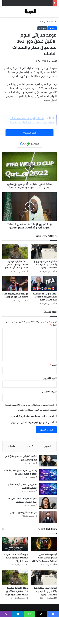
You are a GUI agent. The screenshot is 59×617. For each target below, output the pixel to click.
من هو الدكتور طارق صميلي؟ (23, 513)
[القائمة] (55, 13)
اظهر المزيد (30, 132)
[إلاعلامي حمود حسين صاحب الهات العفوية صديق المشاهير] (48, 475)
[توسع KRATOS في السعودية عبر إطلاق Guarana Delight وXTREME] (44, 544)
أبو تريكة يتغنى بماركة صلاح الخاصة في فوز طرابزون (15, 295)
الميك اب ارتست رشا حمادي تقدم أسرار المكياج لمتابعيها (21, 500)
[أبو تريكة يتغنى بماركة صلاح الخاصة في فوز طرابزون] (15, 283)
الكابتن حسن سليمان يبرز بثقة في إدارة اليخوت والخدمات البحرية (45, 265)
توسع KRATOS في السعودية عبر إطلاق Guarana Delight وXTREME (44, 557)
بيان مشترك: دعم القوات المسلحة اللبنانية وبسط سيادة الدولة (16, 557)
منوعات (42, 28)
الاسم (53, 364)
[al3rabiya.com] (29, 12)
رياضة (42, 21)
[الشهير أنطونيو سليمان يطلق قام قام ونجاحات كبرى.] (48, 460)
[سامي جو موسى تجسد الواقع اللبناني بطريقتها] (48, 489)
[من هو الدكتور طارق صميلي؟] (48, 517)
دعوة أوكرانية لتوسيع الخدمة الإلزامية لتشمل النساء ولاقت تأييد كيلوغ (16, 265)
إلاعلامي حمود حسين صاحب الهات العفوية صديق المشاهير (20, 472)
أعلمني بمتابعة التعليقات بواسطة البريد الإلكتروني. (32, 416)
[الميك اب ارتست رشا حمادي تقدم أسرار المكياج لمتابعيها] (48, 503)
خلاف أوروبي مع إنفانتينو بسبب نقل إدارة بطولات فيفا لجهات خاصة (45, 297)
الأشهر (48, 446)
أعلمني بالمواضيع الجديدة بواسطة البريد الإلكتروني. (32, 422)
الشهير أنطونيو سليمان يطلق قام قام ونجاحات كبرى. (21, 458)
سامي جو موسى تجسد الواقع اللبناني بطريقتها (22, 486)
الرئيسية (51, 21)
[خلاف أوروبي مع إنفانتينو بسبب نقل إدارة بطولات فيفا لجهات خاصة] (44, 283)
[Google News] (29, 144)
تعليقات (12, 446)
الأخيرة (30, 446)
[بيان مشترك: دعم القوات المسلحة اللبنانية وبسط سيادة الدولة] (15, 544)
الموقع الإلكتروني (49, 391)
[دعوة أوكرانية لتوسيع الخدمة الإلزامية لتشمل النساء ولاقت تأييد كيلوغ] (15, 251)
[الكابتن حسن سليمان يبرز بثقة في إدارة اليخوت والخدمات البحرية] (44, 251)
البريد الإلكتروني (49, 378)
